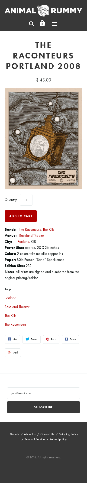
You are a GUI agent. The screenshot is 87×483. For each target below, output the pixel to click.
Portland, (24, 241)
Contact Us (47, 434)
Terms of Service (35, 439)
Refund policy (58, 439)
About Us (29, 434)
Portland (10, 297)
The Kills (48, 229)
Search (14, 434)
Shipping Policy (68, 434)
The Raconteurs (30, 229)
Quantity (11, 199)
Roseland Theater (31, 235)
